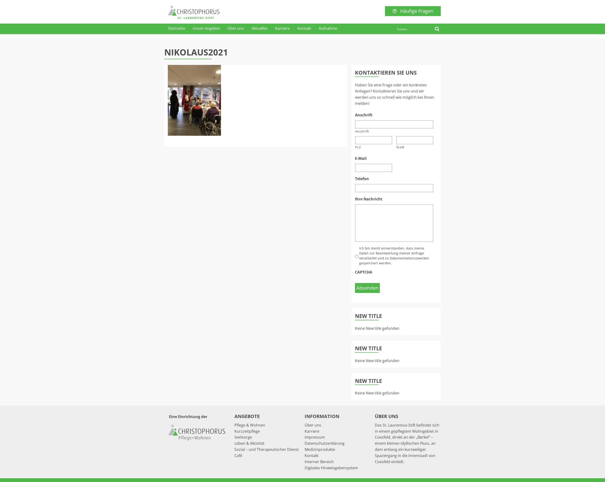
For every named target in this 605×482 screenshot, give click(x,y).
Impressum (315, 437)
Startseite (176, 28)
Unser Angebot (206, 28)
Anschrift (362, 131)
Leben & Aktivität (249, 443)
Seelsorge (243, 437)
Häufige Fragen (416, 11)
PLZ (358, 147)
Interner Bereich (319, 461)
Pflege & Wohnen (249, 425)
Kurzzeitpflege (247, 431)
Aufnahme (328, 28)
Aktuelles (259, 28)
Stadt (400, 147)
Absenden (367, 288)
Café (238, 455)
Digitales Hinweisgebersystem (331, 467)
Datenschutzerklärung (325, 443)
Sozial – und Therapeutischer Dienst (266, 449)
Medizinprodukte (320, 449)
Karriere (282, 28)
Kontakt (304, 28)
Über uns (235, 28)
